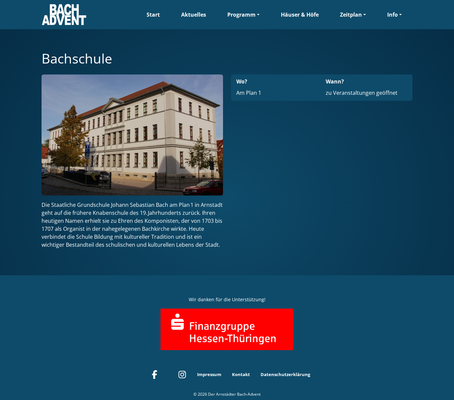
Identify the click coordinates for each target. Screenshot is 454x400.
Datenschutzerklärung (285, 374)
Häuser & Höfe (300, 14)
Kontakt (241, 374)
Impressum (209, 374)
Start (153, 14)
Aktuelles (193, 14)
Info (392, 14)
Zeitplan (351, 14)
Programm (241, 14)
